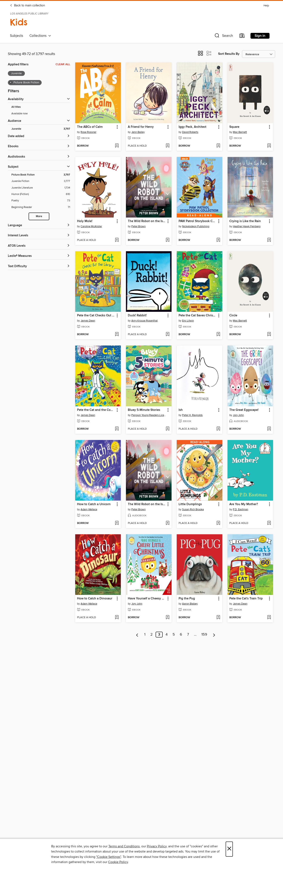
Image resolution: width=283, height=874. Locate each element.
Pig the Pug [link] (187, 598)
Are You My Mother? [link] (243, 504)
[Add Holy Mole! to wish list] (116, 240)
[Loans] (242, 36)
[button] (223, 36)
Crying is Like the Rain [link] (245, 221)
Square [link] (234, 127)
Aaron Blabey (190, 603)
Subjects (16, 35)
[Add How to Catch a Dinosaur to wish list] (116, 617)
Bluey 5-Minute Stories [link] (144, 410)
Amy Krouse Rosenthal (144, 320)
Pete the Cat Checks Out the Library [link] (96, 315)
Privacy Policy (157, 846)
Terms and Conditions (124, 846)
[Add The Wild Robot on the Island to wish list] (167, 240)
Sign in (260, 35)
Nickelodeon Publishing (195, 226)
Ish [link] (181, 410)
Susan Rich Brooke (193, 509)
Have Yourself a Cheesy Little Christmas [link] (147, 598)
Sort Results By (228, 54)
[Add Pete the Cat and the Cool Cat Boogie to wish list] (116, 429)
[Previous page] (137, 634)
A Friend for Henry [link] (141, 127)
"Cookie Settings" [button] (108, 857)
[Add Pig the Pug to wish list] (218, 617)
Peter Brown (138, 226)
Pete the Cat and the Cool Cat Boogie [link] (96, 410)
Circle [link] (233, 315)
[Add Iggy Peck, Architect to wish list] (218, 146)
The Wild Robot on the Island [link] (147, 221)
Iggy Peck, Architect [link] (192, 127)
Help (266, 5)
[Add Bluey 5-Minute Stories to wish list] (167, 429)
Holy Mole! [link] (84, 221)
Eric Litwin (188, 320)
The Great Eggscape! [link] (244, 410)
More (39, 216)
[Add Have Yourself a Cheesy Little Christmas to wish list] (167, 617)
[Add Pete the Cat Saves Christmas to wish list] (218, 334)
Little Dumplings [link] (190, 504)
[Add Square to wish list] (269, 146)
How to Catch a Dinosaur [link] (94, 598)
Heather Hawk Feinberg (246, 226)
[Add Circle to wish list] (269, 334)
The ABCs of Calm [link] (90, 127)
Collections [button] (38, 35)
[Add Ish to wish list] (218, 429)
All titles (16, 107)
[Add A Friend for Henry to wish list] (167, 146)
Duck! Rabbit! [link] (137, 315)
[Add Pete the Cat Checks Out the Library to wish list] (116, 334)
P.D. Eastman (240, 509)
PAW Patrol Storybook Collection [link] (197, 221)
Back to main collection (29, 5)
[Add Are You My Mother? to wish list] (269, 523)
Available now (19, 113)
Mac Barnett (240, 132)
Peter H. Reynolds (192, 415)
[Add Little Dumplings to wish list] (218, 523)
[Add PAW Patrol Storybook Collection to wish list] (218, 240)
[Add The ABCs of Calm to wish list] (116, 146)
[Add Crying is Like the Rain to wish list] (269, 240)
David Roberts (190, 132)
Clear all (63, 64)
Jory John (238, 415)
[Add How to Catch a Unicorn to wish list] (116, 523)
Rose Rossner (88, 132)
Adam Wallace (89, 509)
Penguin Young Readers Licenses (149, 415)
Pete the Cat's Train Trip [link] (246, 598)
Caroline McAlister (91, 226)
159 (204, 634)
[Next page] (214, 634)
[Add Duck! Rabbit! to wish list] (167, 334)
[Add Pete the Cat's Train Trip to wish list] (269, 617)
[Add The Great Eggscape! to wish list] (269, 429)
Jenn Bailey (138, 132)
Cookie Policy (118, 862)
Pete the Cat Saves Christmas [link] (197, 315)
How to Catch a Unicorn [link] (94, 504)
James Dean (88, 320)
